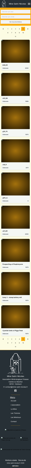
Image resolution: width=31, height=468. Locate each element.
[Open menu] (29, 3)
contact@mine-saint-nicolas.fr (16, 387)
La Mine (14, 409)
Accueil (13, 401)
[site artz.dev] (15, 466)
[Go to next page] (28, 32)
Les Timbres (15, 413)
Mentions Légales (11, 460)
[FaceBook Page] (15, 391)
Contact (14, 421)
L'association (15, 405)
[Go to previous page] (3, 32)
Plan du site (22, 460)
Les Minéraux (16, 417)
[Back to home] (3, 3)
